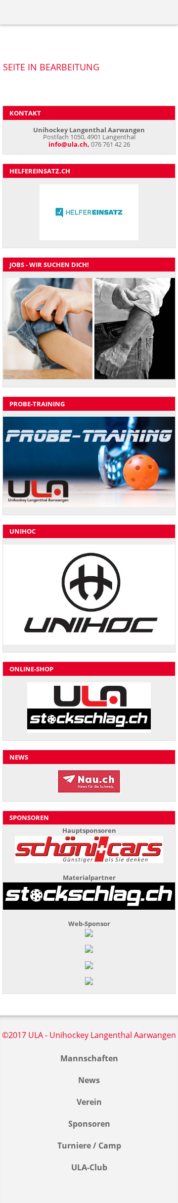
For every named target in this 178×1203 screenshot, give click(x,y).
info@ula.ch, (68, 144)
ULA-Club (89, 1167)
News (89, 1080)
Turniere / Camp (89, 1145)
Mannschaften (89, 1058)
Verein (89, 1101)
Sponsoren (89, 1123)
